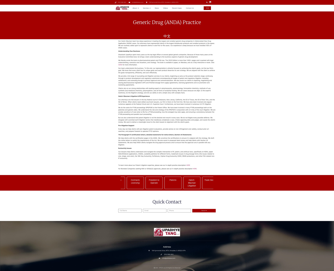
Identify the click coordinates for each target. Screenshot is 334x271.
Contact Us (190, 8)
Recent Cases (177, 8)
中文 (167, 36)
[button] (207, 2)
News (157, 8)
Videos (165, 8)
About (135, 8)
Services (146, 8)
